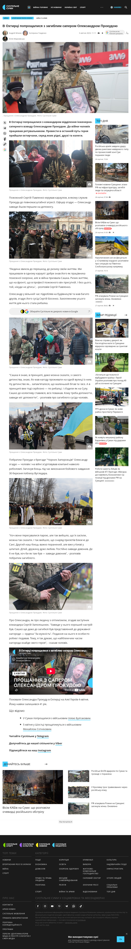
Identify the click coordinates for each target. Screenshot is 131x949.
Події (38, 860)
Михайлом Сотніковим (37, 729)
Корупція (64, 860)
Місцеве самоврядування (68, 879)
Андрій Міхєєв (15, 33)
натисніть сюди (71, 922)
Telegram (43, 736)
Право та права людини (43, 879)
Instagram (44, 750)
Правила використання (15, 918)
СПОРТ (6, 873)
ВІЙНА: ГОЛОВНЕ (40, 7)
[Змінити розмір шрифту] (127, 33)
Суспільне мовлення (14, 913)
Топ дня (111, 891)
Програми (8, 929)
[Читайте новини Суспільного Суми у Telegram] (66, 906)
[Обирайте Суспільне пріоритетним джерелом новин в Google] (5, 149)
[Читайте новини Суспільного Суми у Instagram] (45, 906)
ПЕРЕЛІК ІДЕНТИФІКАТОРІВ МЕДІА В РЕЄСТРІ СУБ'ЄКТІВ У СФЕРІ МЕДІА (17, 936)
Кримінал (88, 860)
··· (101, 7)
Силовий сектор (92, 878)
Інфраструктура (115, 869)
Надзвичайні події (117, 864)
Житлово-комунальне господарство (90, 871)
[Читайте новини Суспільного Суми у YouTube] (52, 906)
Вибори (87, 864)
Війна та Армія (41, 18)
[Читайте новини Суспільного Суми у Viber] (59, 906)
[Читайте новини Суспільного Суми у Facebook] (37, 906)
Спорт (83, 7)
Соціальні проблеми (112, 886)
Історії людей (114, 878)
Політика (40, 885)
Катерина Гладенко (37, 33)
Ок (120, 939)
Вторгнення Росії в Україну (22, 18)
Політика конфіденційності (12, 923)
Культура (112, 860)
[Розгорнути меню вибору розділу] (29, 7)
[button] (5, 122)
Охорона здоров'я (69, 869)
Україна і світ (71, 7)
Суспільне (81, 920)
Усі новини (56, 7)
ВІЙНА (6, 18)
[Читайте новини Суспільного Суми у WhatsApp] (73, 906)
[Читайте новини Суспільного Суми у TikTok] (80, 906)
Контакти (8, 904)
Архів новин (9, 909)
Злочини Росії (90, 885)
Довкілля (40, 869)
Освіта (62, 864)
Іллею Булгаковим (79, 718)
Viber (58, 743)
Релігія (62, 885)
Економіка (41, 864)
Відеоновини (90, 891)
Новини (7, 860)
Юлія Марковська (17, 39)
